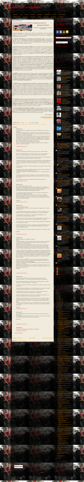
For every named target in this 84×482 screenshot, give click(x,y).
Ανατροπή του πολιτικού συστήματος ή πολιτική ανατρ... (63, 418)
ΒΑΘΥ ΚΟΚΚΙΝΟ (59, 188)
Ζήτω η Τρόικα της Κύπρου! (61, 351)
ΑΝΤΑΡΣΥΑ (18, 124)
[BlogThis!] (33, 122)
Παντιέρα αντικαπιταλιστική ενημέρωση (63, 180)
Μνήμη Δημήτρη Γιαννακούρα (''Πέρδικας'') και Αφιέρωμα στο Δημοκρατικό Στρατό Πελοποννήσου (66, 78)
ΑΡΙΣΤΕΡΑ (33, 14)
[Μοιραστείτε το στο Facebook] (36, 122)
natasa (59, 274)
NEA (21, 14)
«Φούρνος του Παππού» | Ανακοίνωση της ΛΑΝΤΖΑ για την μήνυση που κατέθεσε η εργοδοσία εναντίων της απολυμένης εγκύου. (66, 238)
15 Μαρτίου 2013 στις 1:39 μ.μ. (21, 234)
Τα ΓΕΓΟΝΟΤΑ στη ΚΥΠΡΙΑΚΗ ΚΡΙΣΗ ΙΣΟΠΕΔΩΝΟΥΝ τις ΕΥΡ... (63, 324)
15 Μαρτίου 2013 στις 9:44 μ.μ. (21, 330)
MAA (45, 124)
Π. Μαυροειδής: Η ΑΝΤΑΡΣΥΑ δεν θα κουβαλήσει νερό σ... (62, 443)
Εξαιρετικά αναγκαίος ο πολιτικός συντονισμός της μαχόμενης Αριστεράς (65, 92)
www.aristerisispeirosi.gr (48, 118)
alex (58, 271)
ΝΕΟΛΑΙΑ (54, 14)
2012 (58, 458)
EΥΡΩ (42, 124)
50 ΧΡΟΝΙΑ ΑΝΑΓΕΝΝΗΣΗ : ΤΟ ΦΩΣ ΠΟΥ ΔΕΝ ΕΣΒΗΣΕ (66, 85)
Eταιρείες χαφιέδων (60, 414)
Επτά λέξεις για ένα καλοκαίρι (66, 189)
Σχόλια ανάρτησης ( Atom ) (22, 340)
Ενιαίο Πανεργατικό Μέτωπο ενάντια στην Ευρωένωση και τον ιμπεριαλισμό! (66, 134)
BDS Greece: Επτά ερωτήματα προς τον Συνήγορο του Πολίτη (65, 165)
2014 (58, 296)
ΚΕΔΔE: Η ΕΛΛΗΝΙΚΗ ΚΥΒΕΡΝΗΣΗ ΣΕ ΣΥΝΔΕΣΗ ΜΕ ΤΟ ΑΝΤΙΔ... (63, 318)
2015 (58, 294)
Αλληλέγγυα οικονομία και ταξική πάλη (63, 402)
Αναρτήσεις (17, 465)
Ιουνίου (59, 306)
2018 (58, 290)
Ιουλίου (59, 305)
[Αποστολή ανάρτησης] (30, 122)
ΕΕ (35, 124)
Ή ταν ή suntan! (59, 151)
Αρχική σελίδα (15, 14)
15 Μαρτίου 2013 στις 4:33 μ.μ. (21, 273)
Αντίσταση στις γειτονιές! (61, 235)
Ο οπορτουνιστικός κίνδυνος (61, 335)
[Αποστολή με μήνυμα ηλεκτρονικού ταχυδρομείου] (31, 122)
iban (58, 272)
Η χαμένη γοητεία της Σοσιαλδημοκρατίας (65, 113)
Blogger (43, 472)
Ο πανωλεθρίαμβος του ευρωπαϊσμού (63, 368)
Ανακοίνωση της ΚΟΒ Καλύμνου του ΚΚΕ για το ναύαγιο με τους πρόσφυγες (66, 254)
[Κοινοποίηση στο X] (34, 122)
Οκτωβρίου (59, 301)
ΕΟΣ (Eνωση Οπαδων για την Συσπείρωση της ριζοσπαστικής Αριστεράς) (62, 206)
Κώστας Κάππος (64, 106)
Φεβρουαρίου (60, 455)
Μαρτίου (59, 310)
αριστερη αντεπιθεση (26, 7)
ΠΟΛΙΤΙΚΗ (26, 14)
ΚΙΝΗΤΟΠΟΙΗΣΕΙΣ (61, 14)
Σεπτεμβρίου (60, 302)
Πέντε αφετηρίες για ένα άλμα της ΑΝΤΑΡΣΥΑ (64, 407)
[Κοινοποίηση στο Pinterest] (37, 122)
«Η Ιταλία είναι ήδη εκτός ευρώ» (62, 399)
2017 (58, 292)
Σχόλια (16, 467)
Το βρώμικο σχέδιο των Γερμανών (62, 370)
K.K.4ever (58, 252)
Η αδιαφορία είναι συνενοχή (61, 440)
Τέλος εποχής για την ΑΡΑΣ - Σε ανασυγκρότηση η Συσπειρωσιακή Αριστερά (66, 99)
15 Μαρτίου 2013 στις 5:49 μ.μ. (21, 324)
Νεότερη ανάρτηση (17, 338)
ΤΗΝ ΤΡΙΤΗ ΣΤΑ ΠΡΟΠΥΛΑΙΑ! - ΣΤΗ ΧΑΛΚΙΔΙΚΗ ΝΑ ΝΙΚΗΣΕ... (63, 420)
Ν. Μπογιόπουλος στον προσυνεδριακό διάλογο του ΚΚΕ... (63, 314)
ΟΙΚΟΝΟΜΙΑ (39, 14)
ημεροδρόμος (59, 173)
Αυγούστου (59, 303)
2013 (58, 297)
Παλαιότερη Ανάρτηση (47, 338)
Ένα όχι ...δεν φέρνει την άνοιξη (62, 377)
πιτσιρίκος (59, 150)
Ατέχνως (58, 157)
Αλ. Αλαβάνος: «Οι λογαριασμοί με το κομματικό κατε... (62, 439)
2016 (58, 293)
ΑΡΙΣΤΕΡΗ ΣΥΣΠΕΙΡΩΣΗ (29, 124)
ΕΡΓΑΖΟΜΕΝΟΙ (47, 14)
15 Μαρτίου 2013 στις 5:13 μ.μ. (21, 308)
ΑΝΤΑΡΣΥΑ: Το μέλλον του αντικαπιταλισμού (64, 326)
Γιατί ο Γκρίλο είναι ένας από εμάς (62, 451)
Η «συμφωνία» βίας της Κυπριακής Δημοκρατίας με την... (62, 328)
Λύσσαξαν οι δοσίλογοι (60, 362)
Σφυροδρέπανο (59, 196)
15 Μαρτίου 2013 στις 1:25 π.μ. (21, 180)
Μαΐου (59, 307)
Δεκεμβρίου (59, 298)
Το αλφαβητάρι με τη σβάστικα (61, 389)
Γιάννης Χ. (59, 269)
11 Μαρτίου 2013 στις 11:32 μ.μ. (21, 146)
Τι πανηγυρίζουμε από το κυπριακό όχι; (63, 367)
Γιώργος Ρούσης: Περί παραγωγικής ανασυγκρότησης (62, 391)
